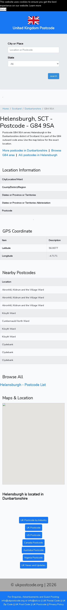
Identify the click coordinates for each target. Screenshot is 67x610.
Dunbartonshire (33, 108)
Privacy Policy (56, 604)
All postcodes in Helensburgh (38, 155)
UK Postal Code (51, 600)
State (11, 57)
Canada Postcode (33, 542)
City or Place (15, 43)
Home (6, 108)
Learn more (35, 5)
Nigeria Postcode (33, 557)
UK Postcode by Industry (34, 520)
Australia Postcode (33, 550)
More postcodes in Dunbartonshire (24, 150)
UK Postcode (33, 527)
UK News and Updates (33, 565)
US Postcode (33, 535)
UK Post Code (22, 604)
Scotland (16, 108)
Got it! (3, 9)
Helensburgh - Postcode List (23, 384)
